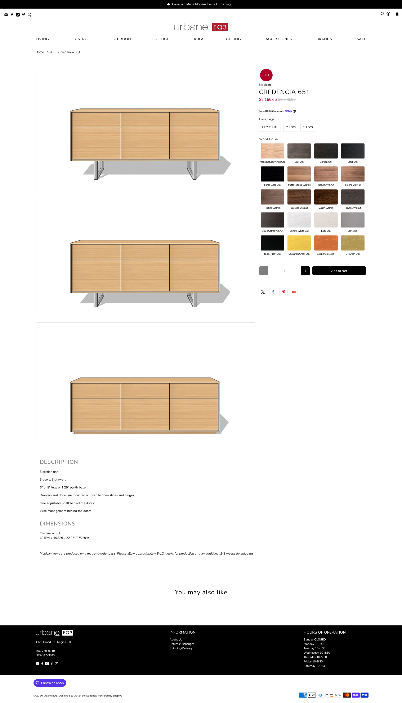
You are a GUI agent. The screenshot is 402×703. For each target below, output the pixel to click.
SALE (361, 39)
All (52, 52)
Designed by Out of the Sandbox (78, 695)
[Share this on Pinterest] (283, 292)
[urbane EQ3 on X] (31, 15)
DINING (81, 39)
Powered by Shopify (109, 695)
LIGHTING (232, 39)
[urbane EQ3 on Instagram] (19, 15)
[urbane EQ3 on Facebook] (13, 15)
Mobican (265, 85)
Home (40, 52)
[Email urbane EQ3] (7, 15)
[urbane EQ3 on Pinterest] (25, 15)
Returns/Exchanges (182, 644)
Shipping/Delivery (181, 648)
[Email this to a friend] (294, 292)
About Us (176, 640)
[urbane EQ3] (201, 27)
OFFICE (162, 39)
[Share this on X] (263, 292)
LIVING (42, 39)
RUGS (199, 39)
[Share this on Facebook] (273, 292)
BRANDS (324, 39)
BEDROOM (121, 39)
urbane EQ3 (51, 695)
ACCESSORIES (278, 39)
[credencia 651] (145, 129)
